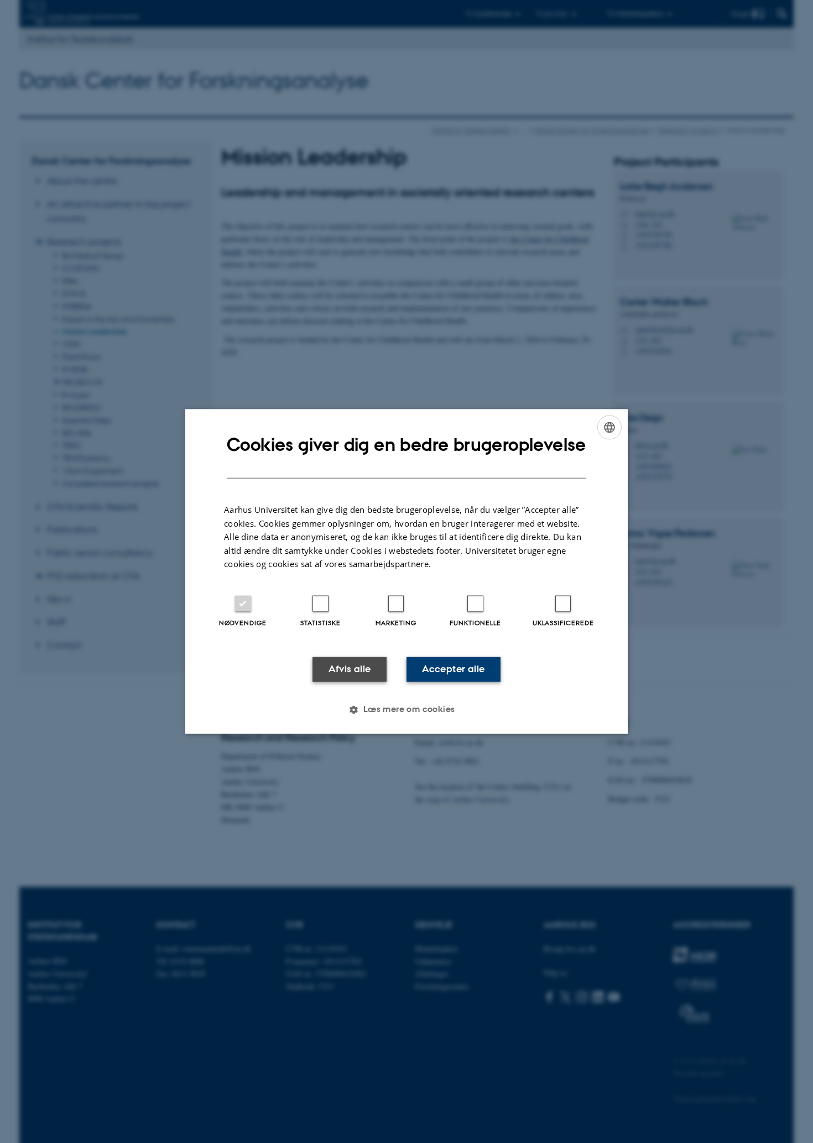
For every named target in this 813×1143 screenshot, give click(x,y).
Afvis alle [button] (350, 669)
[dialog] (406, 571)
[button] (406, 709)
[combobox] (609, 427)
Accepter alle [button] (453, 669)
